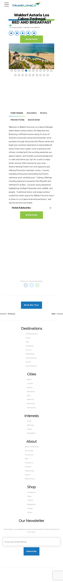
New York (30, 399)
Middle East (30, 354)
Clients (27, 475)
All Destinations (31, 334)
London (30, 383)
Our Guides (29, 450)
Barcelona (31, 391)
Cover (29, 421)
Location (28, 467)
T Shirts (30, 500)
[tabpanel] (31, 56)
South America (31, 366)
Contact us (29, 463)
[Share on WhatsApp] (37, 285)
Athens (29, 387)
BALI (28, 395)
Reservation (31, 433)
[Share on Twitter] (31, 285)
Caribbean (30, 346)
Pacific (28, 362)
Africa (28, 338)
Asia (27, 342)
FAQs (26, 459)
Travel (29, 429)
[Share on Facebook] (25, 285)
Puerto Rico (31, 407)
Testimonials (29, 471)
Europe (28, 350)
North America (31, 358)
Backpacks (31, 504)
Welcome (30, 425)
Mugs (29, 496)
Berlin (29, 379)
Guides (30, 508)
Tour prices (29, 455)
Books (29, 512)
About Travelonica (31, 447)
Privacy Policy (30, 479)
